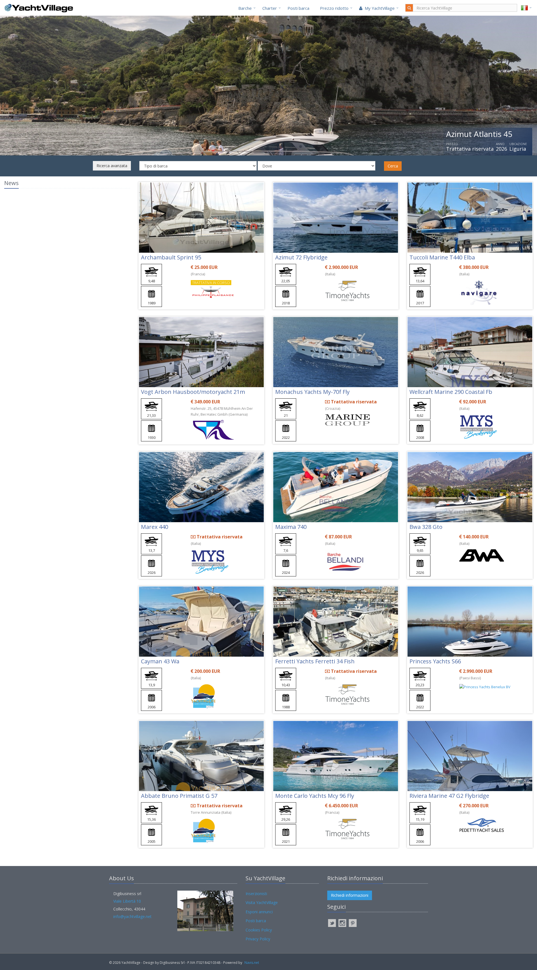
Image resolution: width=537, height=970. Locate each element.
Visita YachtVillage (262, 902)
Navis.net (251, 962)
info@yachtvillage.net (132, 916)
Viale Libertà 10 (127, 901)
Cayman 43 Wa (160, 661)
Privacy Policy (258, 938)
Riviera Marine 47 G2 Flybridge (449, 795)
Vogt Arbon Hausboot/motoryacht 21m (193, 392)
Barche (245, 8)
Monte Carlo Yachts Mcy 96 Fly (314, 795)
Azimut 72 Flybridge (301, 257)
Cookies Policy (259, 930)
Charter (269, 8)
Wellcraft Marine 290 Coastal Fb (450, 392)
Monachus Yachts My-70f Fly (312, 392)
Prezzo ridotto (334, 8)
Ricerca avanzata (111, 165)
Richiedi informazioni (349, 895)
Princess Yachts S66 (435, 661)
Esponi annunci (259, 911)
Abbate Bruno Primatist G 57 (179, 795)
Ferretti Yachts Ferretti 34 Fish (315, 661)
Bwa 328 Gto (425, 527)
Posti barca (298, 8)
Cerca (393, 166)
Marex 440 (154, 527)
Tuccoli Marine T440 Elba (442, 257)
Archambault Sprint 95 (171, 257)
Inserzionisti (256, 893)
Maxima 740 (291, 527)
